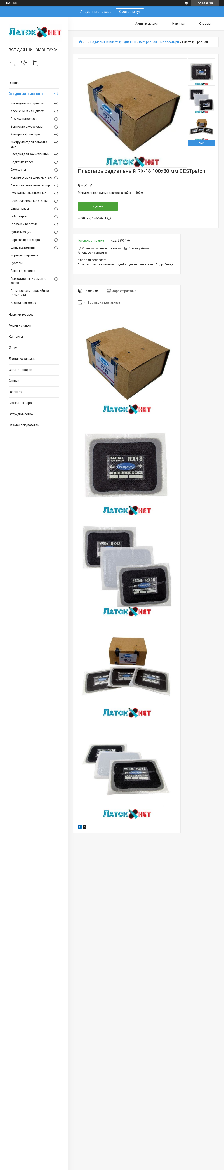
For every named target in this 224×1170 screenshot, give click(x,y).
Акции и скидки (20, 325)
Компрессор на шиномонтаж (31, 177)
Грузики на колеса (23, 118)
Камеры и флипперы (25, 134)
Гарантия (15, 392)
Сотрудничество (21, 414)
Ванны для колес (22, 271)
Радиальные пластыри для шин (113, 42)
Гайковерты (18, 216)
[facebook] (80, 827)
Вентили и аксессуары (26, 126)
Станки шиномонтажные (28, 193)
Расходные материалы (27, 103)
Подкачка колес (21, 162)
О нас (13, 347)
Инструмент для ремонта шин (28, 144)
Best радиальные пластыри (159, 42)
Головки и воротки (23, 224)
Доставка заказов (22, 358)
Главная (14, 83)
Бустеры (16, 263)
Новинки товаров (21, 314)
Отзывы (205, 23)
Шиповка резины (22, 247)
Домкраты (18, 169)
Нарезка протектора (25, 240)
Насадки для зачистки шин (29, 154)
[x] (84, 827)
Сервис (14, 380)
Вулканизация (20, 232)
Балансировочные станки (29, 201)
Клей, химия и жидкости (27, 111)
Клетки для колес (23, 302)
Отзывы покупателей (24, 425)
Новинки (178, 23)
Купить (98, 206)
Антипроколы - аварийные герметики (29, 293)
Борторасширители (24, 255)
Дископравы (19, 208)
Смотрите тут (129, 12)
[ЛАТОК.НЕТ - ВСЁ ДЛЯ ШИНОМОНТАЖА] (34, 33)
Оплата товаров (20, 370)
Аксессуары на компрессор (30, 185)
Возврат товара (20, 403)
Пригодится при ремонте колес (28, 281)
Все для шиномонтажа (26, 94)
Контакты (16, 336)
